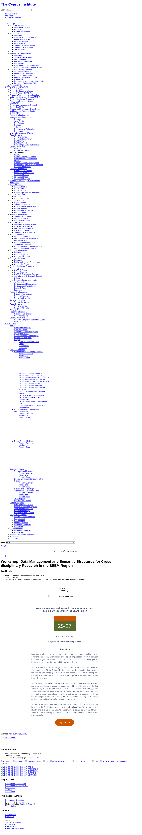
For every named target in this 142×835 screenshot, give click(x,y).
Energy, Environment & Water (21, 133)
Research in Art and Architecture (26, 206)
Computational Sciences (24, 471)
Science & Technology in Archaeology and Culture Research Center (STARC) (25, 96)
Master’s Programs (17, 350)
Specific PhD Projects (22, 501)
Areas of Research (17, 200)
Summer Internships (22, 511)
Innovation (18, 290)
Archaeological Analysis (23, 210)
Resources (18, 131)
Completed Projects (22, 179)
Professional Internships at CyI (17, 786)
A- (6, 546)
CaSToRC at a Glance (23, 226)
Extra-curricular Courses (23, 505)
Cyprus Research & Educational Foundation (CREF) (26, 38)
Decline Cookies (32, 33)
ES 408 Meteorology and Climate (32, 379)
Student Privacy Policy (23, 338)
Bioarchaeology (20, 208)
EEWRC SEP (19, 141)
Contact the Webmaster (14, 828)
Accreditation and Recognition (26, 332)
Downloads (18, 527)
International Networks (23, 61)
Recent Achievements (22, 167)
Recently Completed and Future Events (29, 320)
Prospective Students (18, 515)
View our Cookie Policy (23, 27)
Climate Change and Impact (25, 157)
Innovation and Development (21, 117)
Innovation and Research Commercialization (24, 174)
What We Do (19, 121)
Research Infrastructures (19, 115)
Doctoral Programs (17, 469)
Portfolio (17, 125)
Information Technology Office (25, 83)
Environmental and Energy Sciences (28, 352)
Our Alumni (23, 348)
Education (18, 260)
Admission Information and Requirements (24, 518)
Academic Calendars (22, 525)
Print (7, 556)
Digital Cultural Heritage (23, 441)
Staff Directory (10, 815)
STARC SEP (19, 189)
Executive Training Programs (25, 507)
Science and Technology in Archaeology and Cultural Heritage (27, 490)
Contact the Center (21, 151)
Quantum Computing (22, 236)
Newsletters (20, 802)
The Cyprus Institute (18, 4)
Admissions (23, 356)
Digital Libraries (20, 202)
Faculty (21, 344)
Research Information (18, 169)
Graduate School (21, 330)
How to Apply (19, 521)
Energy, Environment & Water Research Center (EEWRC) (21, 92)
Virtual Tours (10, 792)
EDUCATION (10, 324)
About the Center (16, 135)
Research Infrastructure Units (25, 280)
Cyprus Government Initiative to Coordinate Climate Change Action (28, 66)
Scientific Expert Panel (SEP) (25, 232)
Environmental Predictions (24, 286)
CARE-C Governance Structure (26, 274)
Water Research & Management (26, 163)
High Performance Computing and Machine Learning (27, 410)
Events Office (19, 79)
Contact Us (14, 539)
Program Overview (26, 354)
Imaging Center (20, 212)
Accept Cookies (16, 33)
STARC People (20, 191)
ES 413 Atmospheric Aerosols (30, 385)
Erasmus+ (14, 537)
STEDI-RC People (21, 308)
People (17, 340)
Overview (18, 35)
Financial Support (21, 523)
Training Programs (17, 503)
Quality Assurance (21, 334)
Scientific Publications (23, 171)
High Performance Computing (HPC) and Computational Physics (28, 247)
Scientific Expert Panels (23, 47)
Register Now (64, 722)
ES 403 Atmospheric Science (30, 373)
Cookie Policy (10, 826)
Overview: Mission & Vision (25, 224)
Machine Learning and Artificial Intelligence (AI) (26, 239)
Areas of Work (15, 310)
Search (4, 10)
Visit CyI (8, 790)
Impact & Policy (20, 288)
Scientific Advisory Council (24, 45)
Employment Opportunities (15, 784)
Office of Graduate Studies (29, 342)
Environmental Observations (25, 284)
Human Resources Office (24, 75)
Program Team (24, 358)
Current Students (16, 529)
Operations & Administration (21, 69)
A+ (2, 546)
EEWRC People (20, 143)
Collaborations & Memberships (26, 336)
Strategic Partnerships (23, 57)
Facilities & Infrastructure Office (26, 77)
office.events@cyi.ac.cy (17, 734)
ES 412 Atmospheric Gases (29, 383)
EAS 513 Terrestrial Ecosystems (31, 395)
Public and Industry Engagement (27, 262)
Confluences (19, 63)
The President (19, 49)
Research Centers (17, 89)
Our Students (24, 346)
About (12, 326)
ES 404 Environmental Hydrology (32, 375)
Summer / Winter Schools (24, 513)
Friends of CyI (15, 85)
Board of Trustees (21, 41)
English (23, 804)
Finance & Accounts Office (24, 73)
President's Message (22, 328)
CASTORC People (21, 230)
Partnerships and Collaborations (27, 145)
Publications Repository (14, 800)
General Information (17, 147)
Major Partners (20, 59)
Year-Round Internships (23, 509)
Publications (19, 252)
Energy (17, 155)
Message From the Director (25, 228)
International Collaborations (21, 53)
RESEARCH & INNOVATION (17, 87)
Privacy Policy (11, 824)
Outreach (17, 149)
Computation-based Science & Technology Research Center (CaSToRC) (22, 101)
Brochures (9, 802)
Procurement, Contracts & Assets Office (29, 81)
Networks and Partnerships (25, 129)
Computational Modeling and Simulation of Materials (25, 243)
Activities (17, 127)
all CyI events (10, 738)
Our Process (19, 123)
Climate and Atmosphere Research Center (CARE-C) (23, 106)
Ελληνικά (31, 804)
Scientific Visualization (23, 204)
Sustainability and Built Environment (28, 165)
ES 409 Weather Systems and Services (34, 381)
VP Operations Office (22, 71)
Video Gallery (10, 806)
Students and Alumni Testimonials (23, 535)
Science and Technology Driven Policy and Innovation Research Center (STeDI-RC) (25, 111)
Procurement (10, 788)
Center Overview (20, 137)
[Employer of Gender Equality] (107, 761)
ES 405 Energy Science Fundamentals (34, 377)
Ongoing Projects (21, 177)
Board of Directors (21, 43)
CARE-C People (20, 270)
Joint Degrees (19, 499)
